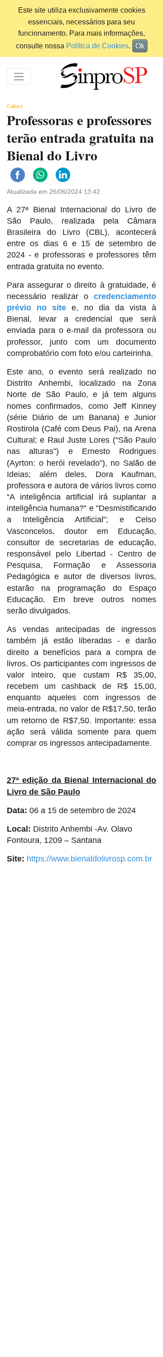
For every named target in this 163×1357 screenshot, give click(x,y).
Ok (139, 46)
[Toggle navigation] (19, 76)
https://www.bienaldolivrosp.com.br (89, 858)
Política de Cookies (97, 46)
